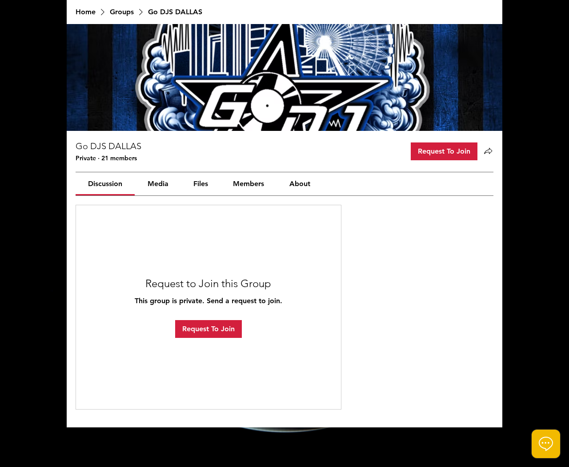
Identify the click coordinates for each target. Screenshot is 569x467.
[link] (105, 183)
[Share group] (488, 151)
